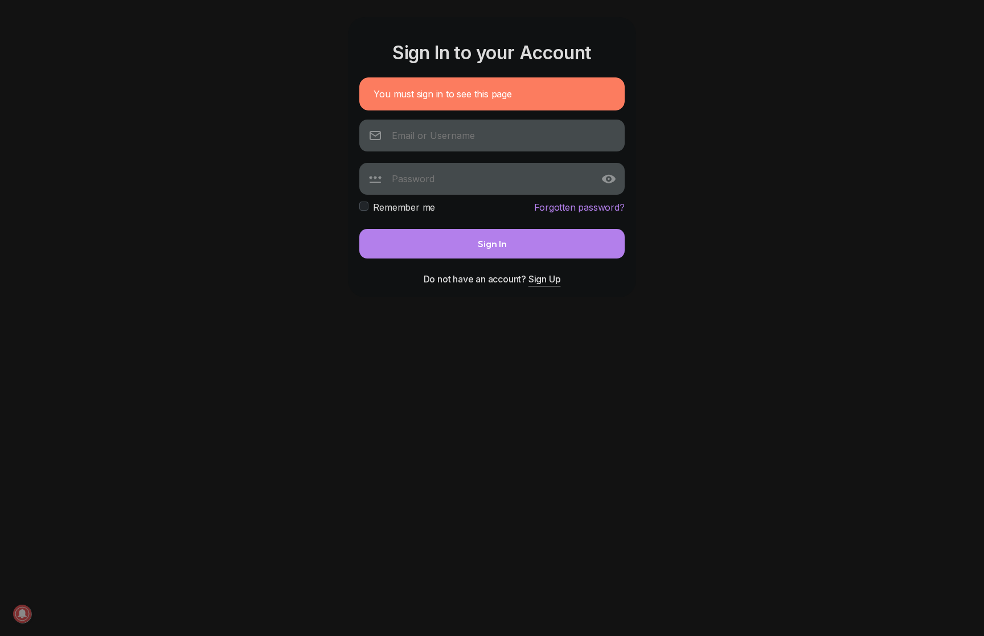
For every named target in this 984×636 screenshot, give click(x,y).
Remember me (404, 207)
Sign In (492, 243)
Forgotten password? (579, 207)
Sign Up (544, 279)
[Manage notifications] (22, 614)
